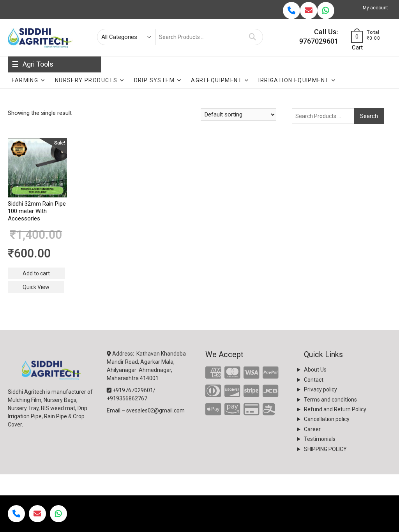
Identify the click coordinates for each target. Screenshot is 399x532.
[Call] (291, 10)
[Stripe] (252, 391)
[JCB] (271, 391)
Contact (313, 380)
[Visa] (252, 373)
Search (253, 37)
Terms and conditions (330, 399)
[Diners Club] (213, 391)
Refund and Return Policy (335, 409)
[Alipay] (269, 410)
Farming (25, 80)
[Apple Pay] (213, 410)
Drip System (154, 80)
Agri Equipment (216, 80)
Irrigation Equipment (293, 80)
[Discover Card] (232, 391)
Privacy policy (320, 389)
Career (312, 429)
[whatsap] (325, 10)
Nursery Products (86, 80)
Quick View (36, 287)
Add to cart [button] (36, 273)
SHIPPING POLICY (325, 449)
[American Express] (213, 373)
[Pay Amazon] (232, 410)
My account (375, 8)
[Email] (308, 10)
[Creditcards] (252, 410)
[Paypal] (271, 373)
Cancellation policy (327, 419)
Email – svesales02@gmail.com (146, 410)
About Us (315, 369)
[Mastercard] (232, 373)
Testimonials (319, 439)
